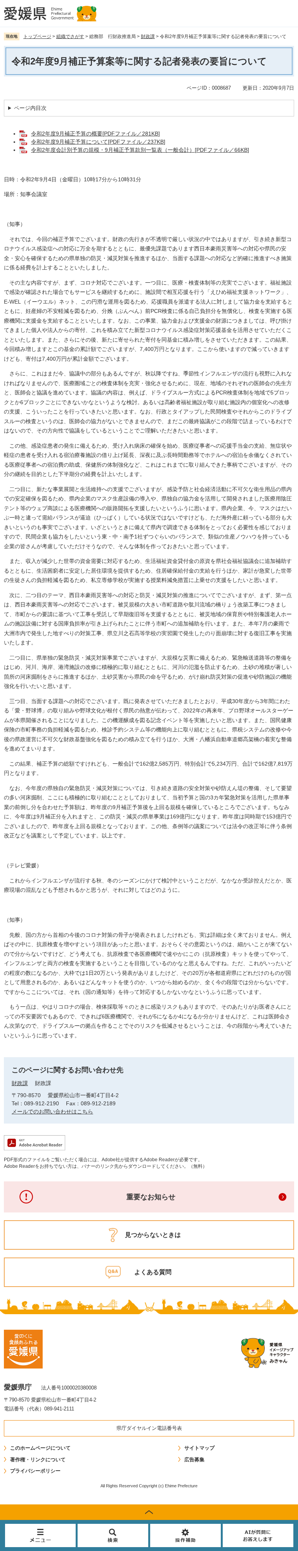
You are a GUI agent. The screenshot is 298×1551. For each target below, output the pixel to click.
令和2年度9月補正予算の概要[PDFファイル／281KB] (95, 133)
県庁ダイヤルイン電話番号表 (149, 1428)
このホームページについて (40, 1448)
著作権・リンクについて (38, 1459)
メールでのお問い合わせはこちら (52, 1111)
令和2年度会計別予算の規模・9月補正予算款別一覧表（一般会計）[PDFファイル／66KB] (140, 150)
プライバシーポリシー (35, 1471)
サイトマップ (199, 1448)
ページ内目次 (30, 108)
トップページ (37, 36)
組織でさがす (70, 36)
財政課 (148, 36)
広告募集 (194, 1459)
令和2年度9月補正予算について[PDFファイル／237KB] (98, 142)
